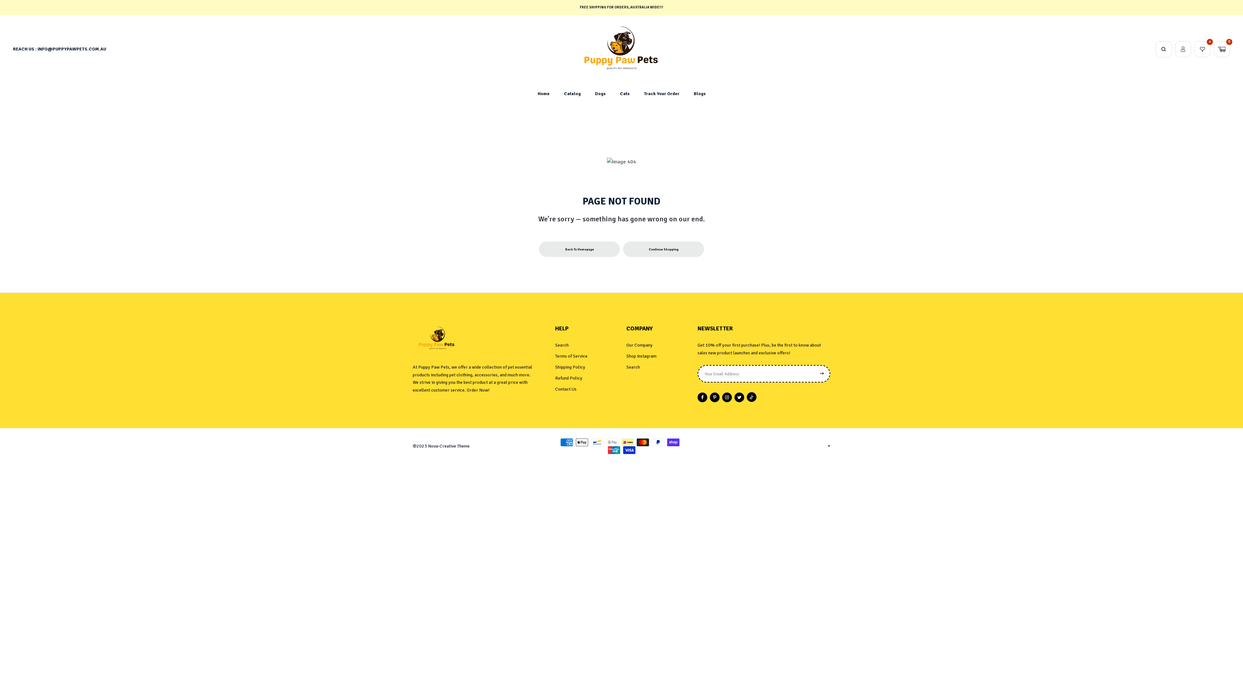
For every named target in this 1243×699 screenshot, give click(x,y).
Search (562, 345)
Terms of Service (571, 356)
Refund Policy (568, 378)
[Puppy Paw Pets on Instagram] (727, 397)
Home (544, 93)
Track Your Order (661, 93)
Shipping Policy (570, 367)
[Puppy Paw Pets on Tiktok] (751, 397)
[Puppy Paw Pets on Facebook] (702, 397)
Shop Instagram (641, 356)
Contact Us (566, 389)
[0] (1202, 50)
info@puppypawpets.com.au (72, 49)
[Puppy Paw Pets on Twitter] (739, 397)
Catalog (572, 93)
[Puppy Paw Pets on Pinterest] (715, 397)
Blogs (700, 93)
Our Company (639, 345)
